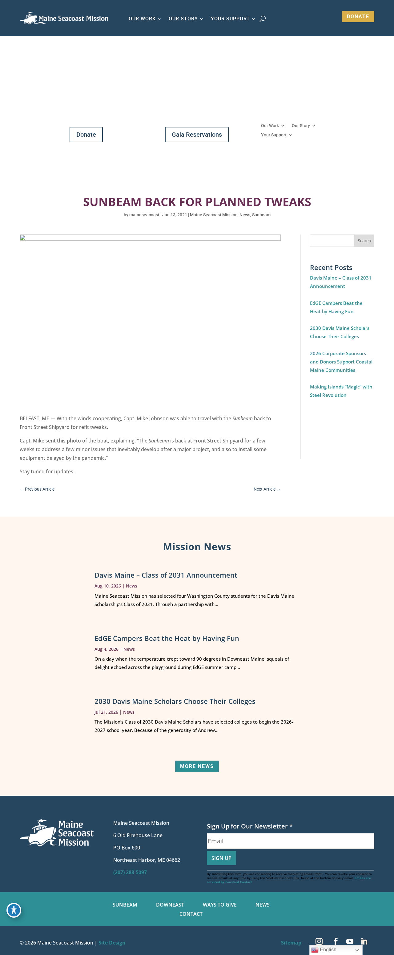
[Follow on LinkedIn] (364, 941)
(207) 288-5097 (130, 872)
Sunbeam (261, 214)
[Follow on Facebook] (335, 941)
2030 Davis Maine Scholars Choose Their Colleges (174, 701)
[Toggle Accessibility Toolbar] (13, 910)
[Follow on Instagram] (319, 941)
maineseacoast (144, 214)
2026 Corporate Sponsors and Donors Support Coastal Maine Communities (341, 361)
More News (197, 766)
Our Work (270, 125)
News (244, 214)
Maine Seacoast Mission (214, 214)
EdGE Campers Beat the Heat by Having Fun (166, 638)
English (327, 949)
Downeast (170, 905)
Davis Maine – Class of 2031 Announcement (165, 574)
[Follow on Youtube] (350, 941)
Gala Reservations (197, 134)
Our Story (301, 125)
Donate (358, 16)
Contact (191, 914)
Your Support (274, 135)
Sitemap (291, 942)
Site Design (112, 942)
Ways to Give (220, 905)
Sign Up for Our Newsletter (250, 826)
